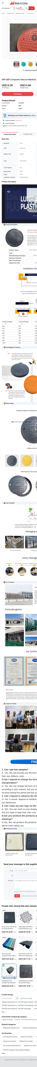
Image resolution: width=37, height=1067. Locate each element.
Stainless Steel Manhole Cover (10, 1002)
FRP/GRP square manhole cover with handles (26, 1002)
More (3, 1053)
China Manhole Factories (10, 1037)
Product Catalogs (27, 998)
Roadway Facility (20, 13)
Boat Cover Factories (27, 1037)
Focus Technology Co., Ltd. (22, 1059)
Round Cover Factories (9, 1041)
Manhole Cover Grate (30, 1045)
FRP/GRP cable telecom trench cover (10, 1005)
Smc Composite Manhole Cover (12, 1045)
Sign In (4, 126)
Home (3, 13)
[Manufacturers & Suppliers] (19, 3)
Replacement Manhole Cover (11, 1028)
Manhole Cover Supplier (26, 1041)
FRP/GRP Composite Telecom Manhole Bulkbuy (16, 1050)
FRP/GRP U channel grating (26, 1005)
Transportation (10, 13)
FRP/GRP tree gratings (24, 1008)
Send (17, 896)
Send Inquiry (18, 94)
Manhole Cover (29, 13)
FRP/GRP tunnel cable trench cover (10, 1008)
